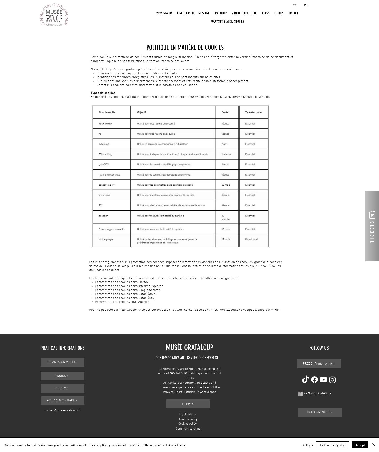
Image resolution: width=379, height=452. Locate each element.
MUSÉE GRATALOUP (189, 347)
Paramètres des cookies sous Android (122, 302)
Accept (360, 445)
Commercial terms (188, 429)
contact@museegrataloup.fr (63, 410)
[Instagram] (332, 379)
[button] (164, 13)
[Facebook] (314, 379)
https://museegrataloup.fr (124, 69)
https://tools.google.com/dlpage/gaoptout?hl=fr (245, 310)
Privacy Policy (175, 445)
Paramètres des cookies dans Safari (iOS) (125, 298)
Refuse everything (332, 445)
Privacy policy (188, 419)
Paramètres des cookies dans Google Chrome (127, 290)
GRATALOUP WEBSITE (317, 394)
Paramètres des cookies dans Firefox (121, 282)
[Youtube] (323, 379)
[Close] (373, 444)
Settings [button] (307, 445)
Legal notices (187, 414)
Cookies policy (187, 424)
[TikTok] (305, 379)
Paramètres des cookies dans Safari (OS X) (125, 294)
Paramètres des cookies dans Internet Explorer (129, 286)
